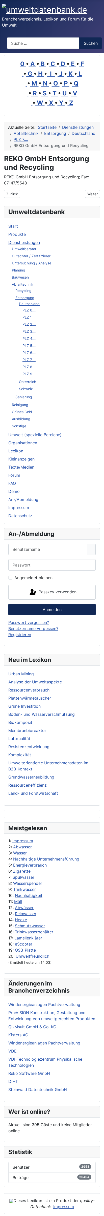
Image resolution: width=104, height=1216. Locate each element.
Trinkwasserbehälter (34, 931)
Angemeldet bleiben (33, 577)
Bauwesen (20, 277)
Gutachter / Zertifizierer (31, 256)
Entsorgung (24, 298)
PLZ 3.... (29, 331)
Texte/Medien (21, 467)
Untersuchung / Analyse (31, 263)
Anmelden (52, 609)
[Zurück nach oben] (97, 1209)
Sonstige (19, 426)
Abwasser (22, 846)
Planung (18, 270)
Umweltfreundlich (32, 956)
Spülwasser (23, 877)
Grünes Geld (22, 412)
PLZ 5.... (29, 345)
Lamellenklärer (28, 937)
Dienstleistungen (24, 242)
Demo (14, 491)
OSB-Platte (25, 950)
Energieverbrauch (30, 865)
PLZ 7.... (29, 360)
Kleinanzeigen (21, 459)
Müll (18, 901)
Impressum (22, 840)
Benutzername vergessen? (33, 628)
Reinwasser (25, 913)
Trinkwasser (24, 889)
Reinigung (20, 405)
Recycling (23, 290)
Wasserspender (27, 883)
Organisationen (22, 442)
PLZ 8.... (29, 367)
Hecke (21, 919)
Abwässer (24, 907)
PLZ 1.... (29, 317)
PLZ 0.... (29, 310)
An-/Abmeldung (23, 499)
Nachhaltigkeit (28, 895)
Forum (14, 475)
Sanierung (23, 397)
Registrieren (19, 634)
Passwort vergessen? (28, 622)
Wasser (20, 852)
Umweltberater (24, 249)
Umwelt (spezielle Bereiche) (35, 434)
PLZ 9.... (29, 374)
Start (13, 226)
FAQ (12, 483)
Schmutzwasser (30, 925)
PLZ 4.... (29, 338)
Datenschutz (20, 515)
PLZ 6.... (29, 352)
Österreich (27, 382)
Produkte (17, 234)
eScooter (23, 944)
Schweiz (26, 389)
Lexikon (15, 450)
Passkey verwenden (56, 591)
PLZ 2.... (29, 324)
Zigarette (22, 871)
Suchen (91, 43)
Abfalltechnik (22, 284)
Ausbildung (21, 419)
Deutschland (29, 304)
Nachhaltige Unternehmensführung (46, 859)
